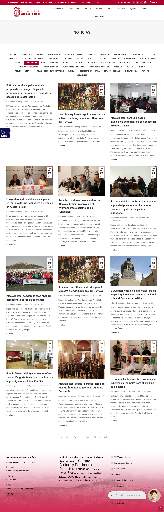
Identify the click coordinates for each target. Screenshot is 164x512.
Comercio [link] (104, 55)
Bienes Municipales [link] (73, 55)
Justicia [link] (79, 63)
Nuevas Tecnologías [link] (28, 67)
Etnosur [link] (95, 469)
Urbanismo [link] (82, 75)
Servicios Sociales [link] (112, 71)
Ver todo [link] (13, 55)
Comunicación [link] (119, 55)
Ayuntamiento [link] (54, 55)
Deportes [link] (13, 59)
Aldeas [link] (40, 55)
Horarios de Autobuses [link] (123, 480)
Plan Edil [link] (131, 67)
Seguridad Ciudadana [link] (90, 71)
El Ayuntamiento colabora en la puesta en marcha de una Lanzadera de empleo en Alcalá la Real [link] (29, 203)
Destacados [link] (52, 59)
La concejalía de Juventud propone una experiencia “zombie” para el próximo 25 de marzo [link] (133, 383)
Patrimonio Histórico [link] (99, 67)
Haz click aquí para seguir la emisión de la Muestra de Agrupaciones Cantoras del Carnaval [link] (81, 118)
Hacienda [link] (17, 63)
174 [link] (67, 437)
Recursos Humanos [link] (23, 71)
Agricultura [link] (27, 55)
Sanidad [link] (72, 71)
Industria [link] (67, 63)
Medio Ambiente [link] (108, 63)
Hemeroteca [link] (31, 63)
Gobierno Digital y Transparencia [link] (139, 59)
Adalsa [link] (117, 474)
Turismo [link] (145, 71)
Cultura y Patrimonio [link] (76, 464)
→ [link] (112, 437)
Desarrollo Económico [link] (32, 59)
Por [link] (23, 102)
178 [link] (94, 437)
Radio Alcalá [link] (119, 486)
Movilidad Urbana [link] (143, 63)
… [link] (62, 437)
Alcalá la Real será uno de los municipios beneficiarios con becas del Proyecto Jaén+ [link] (133, 121)
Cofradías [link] (91, 55)
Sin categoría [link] (131, 71)
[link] (12, 2)
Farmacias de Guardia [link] (123, 463)
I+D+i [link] (43, 63)
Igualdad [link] (54, 63)
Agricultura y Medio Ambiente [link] (75, 457)
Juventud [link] (92, 63)
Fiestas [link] (73, 472)
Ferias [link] (62, 472)
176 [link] (81, 437)
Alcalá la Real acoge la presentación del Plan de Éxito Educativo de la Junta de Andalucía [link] (81, 387)
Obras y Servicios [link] (50, 67)
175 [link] (74, 437)
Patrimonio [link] (86, 477)
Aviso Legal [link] (119, 503)
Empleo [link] (79, 59)
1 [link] (57, 437)
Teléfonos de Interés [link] (122, 457)
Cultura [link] (151, 55)
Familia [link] (90, 59)
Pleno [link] (142, 67)
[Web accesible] (3, 131)
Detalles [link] (9, 131)
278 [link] (105, 437)
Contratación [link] (137, 55)
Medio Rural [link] (124, 63)
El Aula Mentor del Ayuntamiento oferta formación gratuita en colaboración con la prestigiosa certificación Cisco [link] (29, 377)
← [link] (52, 437)
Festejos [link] (102, 59)
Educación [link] (67, 59)
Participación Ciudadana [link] (74, 67)
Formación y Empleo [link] (86, 473)
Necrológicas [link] (119, 469)
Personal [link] (118, 67)
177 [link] (87, 437)
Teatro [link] (79, 480)
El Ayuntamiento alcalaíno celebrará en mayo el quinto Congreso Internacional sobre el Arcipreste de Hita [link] (133, 294)
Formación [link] (115, 59)
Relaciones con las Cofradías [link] (50, 71)
